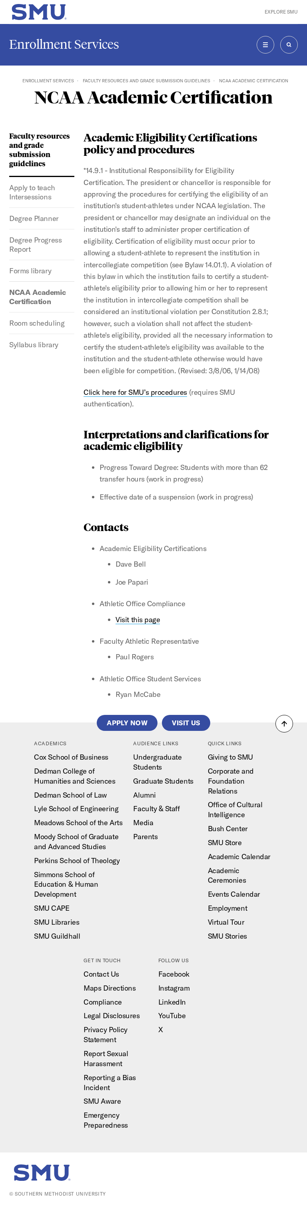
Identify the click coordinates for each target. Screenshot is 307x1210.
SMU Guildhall (57, 936)
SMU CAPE (51, 908)
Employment (227, 908)
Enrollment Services (64, 44)
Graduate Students (163, 781)
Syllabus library (33, 344)
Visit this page (138, 619)
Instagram (174, 988)
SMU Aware (102, 1101)
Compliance (103, 1002)
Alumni (144, 795)
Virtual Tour (226, 922)
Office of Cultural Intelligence (235, 809)
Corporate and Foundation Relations (231, 781)
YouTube (172, 1015)
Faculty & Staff (156, 808)
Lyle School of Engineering (76, 808)
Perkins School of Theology (77, 860)
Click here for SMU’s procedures (135, 392)
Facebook (173, 974)
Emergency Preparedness (106, 1120)
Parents (145, 836)
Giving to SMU (230, 757)
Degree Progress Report (35, 244)
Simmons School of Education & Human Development (66, 884)
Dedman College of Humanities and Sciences (74, 776)
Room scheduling (36, 323)
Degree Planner (34, 218)
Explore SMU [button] (281, 12)
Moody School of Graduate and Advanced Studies (76, 841)
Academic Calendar (239, 856)
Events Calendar (234, 894)
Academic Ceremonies (227, 875)
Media (143, 822)
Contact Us (101, 974)
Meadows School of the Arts (78, 822)
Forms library (30, 270)
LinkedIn (172, 1002)
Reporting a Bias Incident (110, 1082)
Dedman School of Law (70, 795)
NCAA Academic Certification (37, 297)
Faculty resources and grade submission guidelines (146, 81)
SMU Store (225, 842)
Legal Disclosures (112, 1015)
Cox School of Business (71, 757)
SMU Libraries (56, 922)
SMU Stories (227, 936)
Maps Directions (110, 988)
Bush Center (228, 828)
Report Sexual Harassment (106, 1058)
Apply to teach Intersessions (32, 192)
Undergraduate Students (157, 762)
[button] (284, 723)
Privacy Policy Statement (106, 1034)
